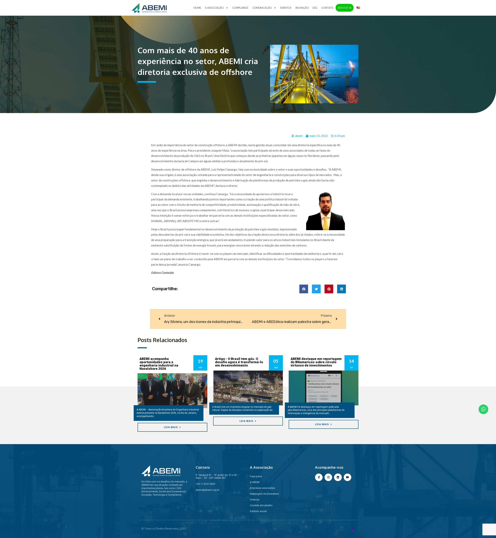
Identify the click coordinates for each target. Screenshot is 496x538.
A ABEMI (255, 482)
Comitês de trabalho (261, 505)
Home (197, 7)
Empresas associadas (262, 488)
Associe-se (345, 7)
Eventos (285, 7)
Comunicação (262, 7)
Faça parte (256, 476)
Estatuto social (258, 511)
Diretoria (254, 499)
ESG (315, 7)
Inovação (302, 7)
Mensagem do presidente (264, 493)
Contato (327, 7)
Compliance (240, 7)
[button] (303, 289)
